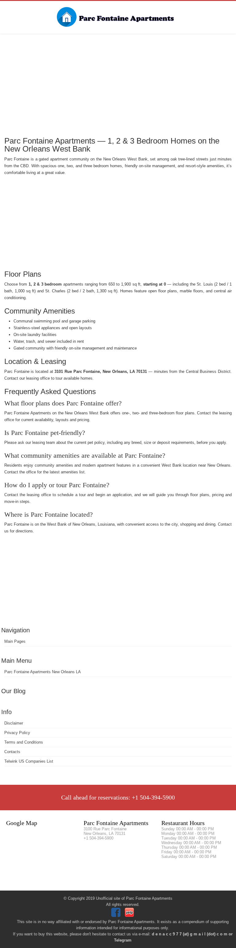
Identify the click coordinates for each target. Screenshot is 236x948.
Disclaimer (13, 723)
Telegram (123, 940)
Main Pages (15, 641)
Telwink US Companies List (28, 761)
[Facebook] (116, 915)
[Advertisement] (118, 84)
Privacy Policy (17, 732)
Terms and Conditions (23, 742)
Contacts (12, 751)
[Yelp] (130, 915)
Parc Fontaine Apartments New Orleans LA (42, 672)
